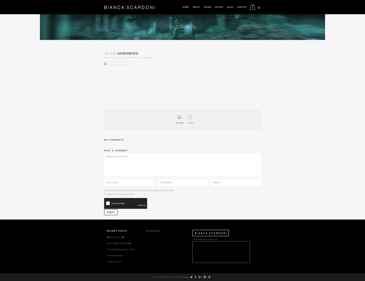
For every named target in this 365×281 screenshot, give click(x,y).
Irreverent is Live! (114, 262)
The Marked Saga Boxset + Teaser (121, 249)
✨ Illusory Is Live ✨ (115, 237)
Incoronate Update (115, 255)
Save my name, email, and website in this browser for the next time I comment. (140, 190)
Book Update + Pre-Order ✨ (119, 243)
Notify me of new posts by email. (121, 194)
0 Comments (147, 57)
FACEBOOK (153, 231)
